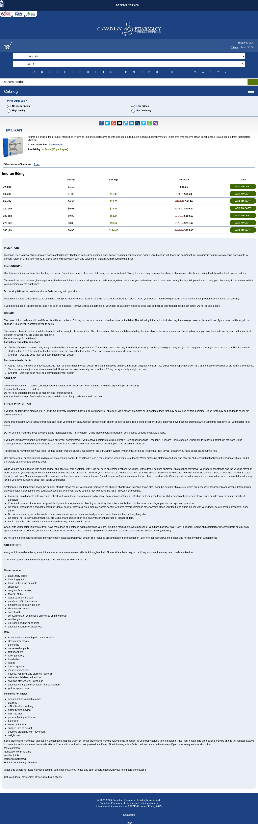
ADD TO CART (243, 186)
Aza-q (37, 164)
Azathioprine (56, 144)
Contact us (129, 815)
